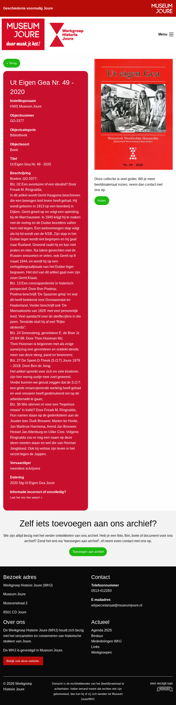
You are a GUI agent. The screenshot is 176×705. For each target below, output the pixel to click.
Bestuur (97, 636)
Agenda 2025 (101, 630)
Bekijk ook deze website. (23, 661)
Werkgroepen (101, 652)
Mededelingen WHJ (106, 641)
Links (95, 647)
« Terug (11, 63)
